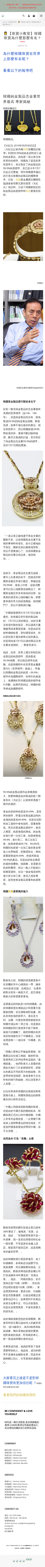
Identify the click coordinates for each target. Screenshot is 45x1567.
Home (4, 22)
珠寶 (28, 191)
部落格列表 (12, 22)
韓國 (25, 149)
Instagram (9, 1526)
